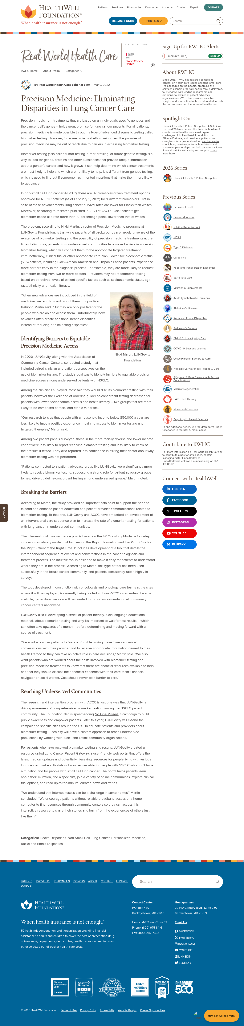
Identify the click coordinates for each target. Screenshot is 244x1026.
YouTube (179, 533)
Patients (103, 7)
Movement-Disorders (185, 409)
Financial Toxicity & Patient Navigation (195, 178)
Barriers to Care (182, 277)
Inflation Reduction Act (186, 227)
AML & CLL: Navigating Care (189, 338)
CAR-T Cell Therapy (185, 399)
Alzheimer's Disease (185, 308)
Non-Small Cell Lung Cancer (89, 838)
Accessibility (107, 1010)
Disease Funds (123, 21)
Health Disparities (53, 838)
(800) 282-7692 (148, 933)
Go (218, 21)
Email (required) (176, 56)
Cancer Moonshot (183, 217)
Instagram (180, 522)
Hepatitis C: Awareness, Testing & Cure (196, 368)
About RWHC (51, 71)
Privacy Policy (88, 1010)
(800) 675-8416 (152, 928)
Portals (152, 21)
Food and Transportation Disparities (194, 267)
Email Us (181, 922)
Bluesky (178, 544)
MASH (177, 237)
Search (217, 881)
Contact (181, 7)
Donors (150, 7)
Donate (213, 7)
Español (195, 7)
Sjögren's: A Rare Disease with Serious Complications (196, 379)
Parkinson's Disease (185, 328)
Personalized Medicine (128, 838)
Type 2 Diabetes (183, 247)
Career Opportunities (152, 1010)
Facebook (180, 500)
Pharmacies (134, 7)
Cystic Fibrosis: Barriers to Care (192, 358)
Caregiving (179, 257)
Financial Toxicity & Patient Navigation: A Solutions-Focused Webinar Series (192, 127)
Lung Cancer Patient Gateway (67, 753)
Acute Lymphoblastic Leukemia (191, 298)
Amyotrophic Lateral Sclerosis (190, 419)
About (165, 7)
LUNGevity (29, 232)
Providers (117, 7)
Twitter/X (180, 511)
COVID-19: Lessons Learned (189, 348)
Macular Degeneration (186, 389)
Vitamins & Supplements (187, 288)
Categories (73, 71)
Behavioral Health (183, 207)
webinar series (210, 141)
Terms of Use (69, 1010)
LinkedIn (178, 489)
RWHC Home (29, 71)
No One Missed (106, 714)
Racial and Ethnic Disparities (42, 844)
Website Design (127, 1010)
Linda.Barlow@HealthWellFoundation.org (185, 461)
